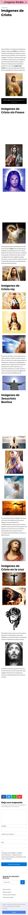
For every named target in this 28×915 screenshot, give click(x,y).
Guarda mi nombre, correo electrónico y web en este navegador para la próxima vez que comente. (14, 856)
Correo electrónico (8, 834)
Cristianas (4, 7)
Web (2, 842)
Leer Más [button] (4, 908)
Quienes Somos (7, 892)
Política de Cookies (8, 897)
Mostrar (14, 102)
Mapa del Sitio (7, 889)
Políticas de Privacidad (9, 894)
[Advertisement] (14, 33)
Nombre (4, 826)
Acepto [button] (14, 912)
